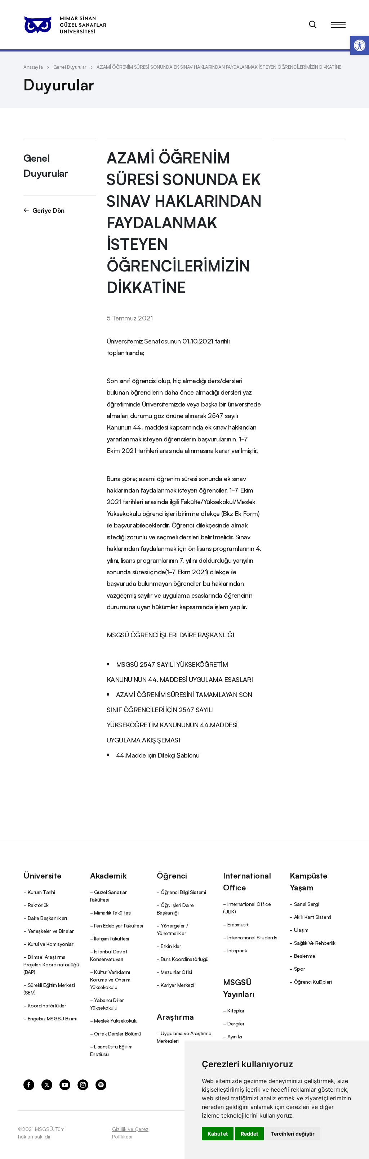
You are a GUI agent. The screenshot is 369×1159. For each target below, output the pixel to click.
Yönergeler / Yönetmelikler (172, 929)
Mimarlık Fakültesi (112, 912)
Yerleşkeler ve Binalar (51, 930)
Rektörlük (38, 904)
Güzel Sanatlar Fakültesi (108, 895)
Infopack (237, 950)
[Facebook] (28, 1084)
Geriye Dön (48, 210)
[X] (46, 1084)
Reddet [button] (249, 1134)
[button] (359, 45)
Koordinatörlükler (47, 1005)
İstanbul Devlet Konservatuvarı (108, 955)
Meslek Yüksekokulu (115, 1020)
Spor (299, 968)
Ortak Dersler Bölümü (117, 1033)
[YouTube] (64, 1084)
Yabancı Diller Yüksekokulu (107, 1003)
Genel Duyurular (69, 66)
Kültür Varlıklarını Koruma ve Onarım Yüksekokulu (110, 979)
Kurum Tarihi (41, 891)
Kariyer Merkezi (177, 984)
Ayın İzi (234, 1036)
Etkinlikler (171, 945)
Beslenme (304, 955)
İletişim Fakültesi (111, 938)
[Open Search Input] (313, 24)
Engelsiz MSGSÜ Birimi (52, 1018)
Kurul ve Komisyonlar (51, 943)
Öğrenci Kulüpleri (313, 981)
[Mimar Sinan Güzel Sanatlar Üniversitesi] (64, 24)
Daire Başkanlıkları (47, 917)
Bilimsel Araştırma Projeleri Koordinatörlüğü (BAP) (51, 964)
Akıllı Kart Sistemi (312, 916)
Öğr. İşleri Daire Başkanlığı (175, 908)
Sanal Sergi (306, 903)
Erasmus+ (238, 924)
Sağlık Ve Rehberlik (314, 942)
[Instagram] (82, 1084)
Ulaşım (301, 929)
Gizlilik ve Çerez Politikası (130, 1132)
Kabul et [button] (218, 1134)
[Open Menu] (338, 24)
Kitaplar (236, 1010)
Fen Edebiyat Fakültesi (118, 925)
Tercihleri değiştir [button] (293, 1134)
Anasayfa (33, 66)
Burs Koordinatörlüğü (185, 958)
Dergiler (236, 1023)
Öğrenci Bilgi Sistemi (183, 891)
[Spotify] (100, 1084)
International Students (252, 937)
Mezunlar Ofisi (176, 971)
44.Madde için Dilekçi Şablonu (157, 754)
